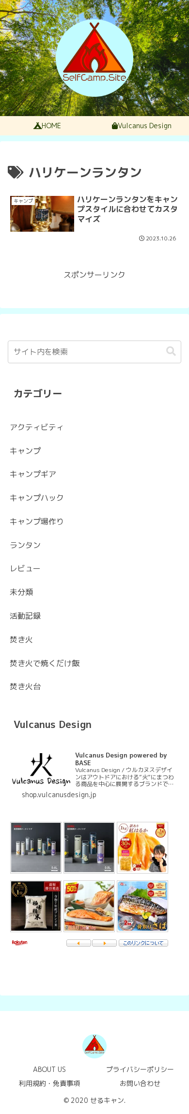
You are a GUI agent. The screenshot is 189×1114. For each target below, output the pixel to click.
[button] (171, 351)
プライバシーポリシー (140, 1069)
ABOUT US (49, 1069)
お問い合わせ (140, 1083)
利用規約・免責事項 (49, 1083)
